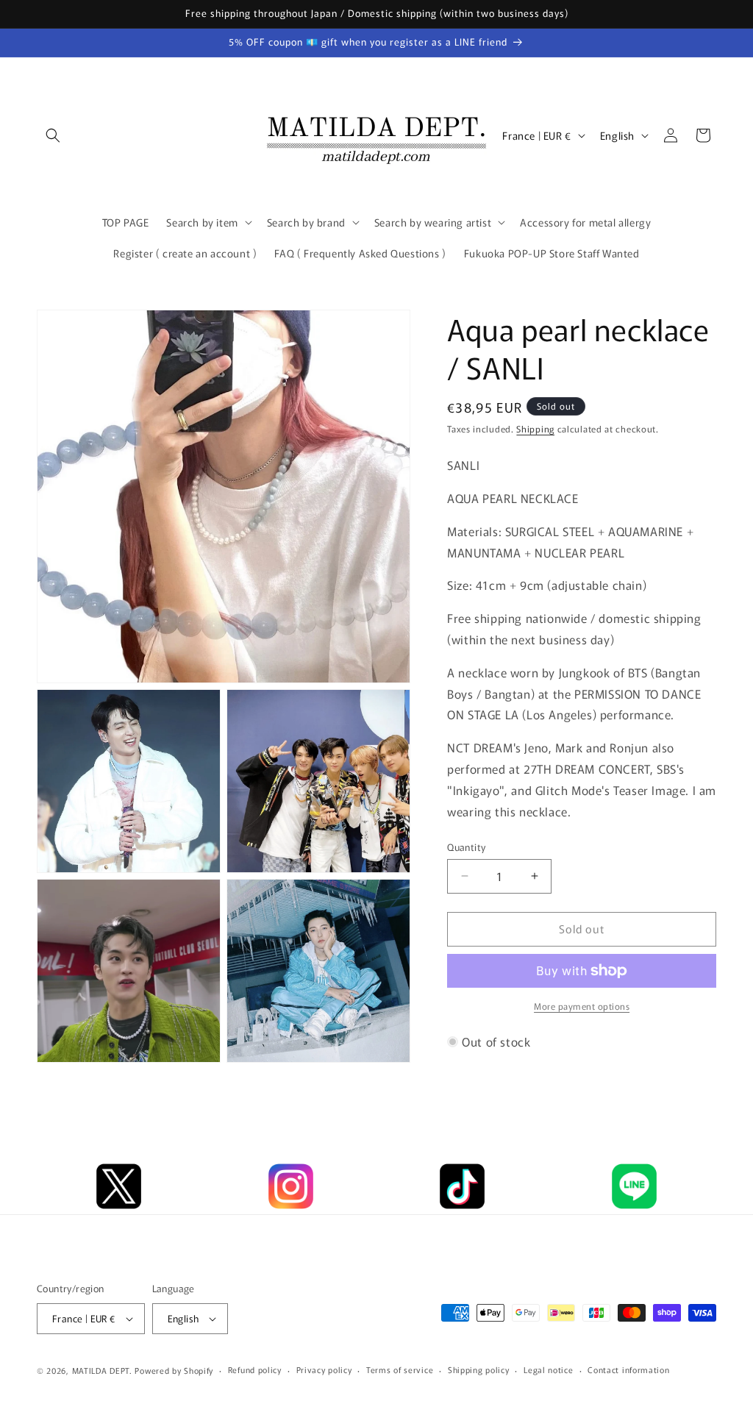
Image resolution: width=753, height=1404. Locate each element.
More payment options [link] (581, 1005)
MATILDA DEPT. (102, 1370)
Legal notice (548, 1369)
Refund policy (255, 1369)
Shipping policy (479, 1369)
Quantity (466, 847)
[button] (53, 135)
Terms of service (399, 1369)
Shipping (535, 428)
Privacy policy (324, 1369)
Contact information (628, 1369)
